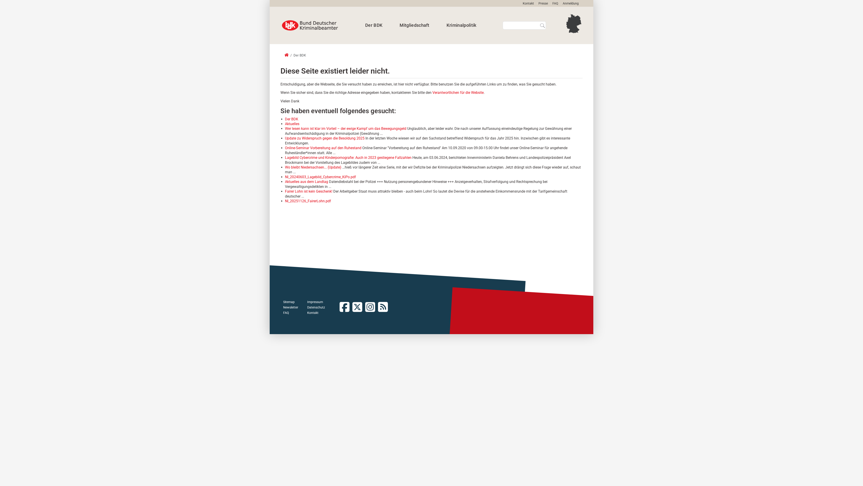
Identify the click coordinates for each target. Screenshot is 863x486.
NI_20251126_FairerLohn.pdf (308, 201)
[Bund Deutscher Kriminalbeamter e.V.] (310, 25)
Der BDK (374, 25)
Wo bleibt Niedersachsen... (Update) (313, 167)
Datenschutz (316, 307)
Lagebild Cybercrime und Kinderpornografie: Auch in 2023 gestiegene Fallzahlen (348, 157)
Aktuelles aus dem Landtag (306, 182)
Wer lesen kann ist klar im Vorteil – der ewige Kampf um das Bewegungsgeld (345, 128)
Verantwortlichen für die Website (458, 92)
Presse (543, 3)
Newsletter (290, 307)
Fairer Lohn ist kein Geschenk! (308, 191)
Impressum (315, 302)
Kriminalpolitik (461, 25)
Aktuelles (292, 124)
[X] (358, 307)
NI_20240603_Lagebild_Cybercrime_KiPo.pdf (320, 177)
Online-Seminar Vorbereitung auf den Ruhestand (323, 148)
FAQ (555, 3)
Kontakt (528, 3)
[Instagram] (371, 307)
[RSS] (384, 307)
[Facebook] (346, 307)
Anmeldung (571, 3)
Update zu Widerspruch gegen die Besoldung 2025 (325, 138)
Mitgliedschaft (414, 25)
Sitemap (289, 302)
